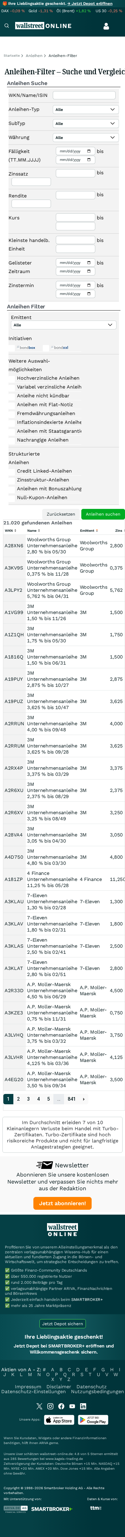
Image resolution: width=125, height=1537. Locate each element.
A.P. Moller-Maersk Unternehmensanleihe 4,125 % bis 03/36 (52, 1057)
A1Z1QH (14, 634)
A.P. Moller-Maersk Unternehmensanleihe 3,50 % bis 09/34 (52, 1079)
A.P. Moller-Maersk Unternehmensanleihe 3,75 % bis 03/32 (52, 1035)
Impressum (28, 1387)
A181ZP (13, 879)
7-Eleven (90, 901)
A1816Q (14, 657)
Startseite (12, 56)
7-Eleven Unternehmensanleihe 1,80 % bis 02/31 (52, 924)
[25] (83, 1099)
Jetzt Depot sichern (62, 1323)
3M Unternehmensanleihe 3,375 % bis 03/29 (52, 768)
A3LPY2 (13, 590)
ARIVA (43, 1443)
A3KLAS (14, 946)
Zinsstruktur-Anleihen (43, 480)
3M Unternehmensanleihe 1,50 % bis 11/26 (52, 612)
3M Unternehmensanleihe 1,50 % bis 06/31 (52, 657)
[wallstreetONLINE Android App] (93, 1423)
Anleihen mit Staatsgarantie (44, 431)
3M (83, 612)
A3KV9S (14, 568)
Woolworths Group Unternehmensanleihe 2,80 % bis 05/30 (52, 546)
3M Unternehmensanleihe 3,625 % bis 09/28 (52, 746)
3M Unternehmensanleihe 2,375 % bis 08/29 (52, 790)
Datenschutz (91, 1387)
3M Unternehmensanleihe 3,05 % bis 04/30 (52, 835)
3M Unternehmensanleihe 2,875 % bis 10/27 (52, 679)
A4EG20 (14, 1079)
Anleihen (34, 55)
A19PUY (13, 679)
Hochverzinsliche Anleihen (44, 378)
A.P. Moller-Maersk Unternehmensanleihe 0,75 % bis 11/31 (52, 1013)
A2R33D (14, 990)
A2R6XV (14, 812)
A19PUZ (14, 701)
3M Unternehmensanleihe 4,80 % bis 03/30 (52, 857)
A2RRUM (15, 746)
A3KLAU (14, 901)
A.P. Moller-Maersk (93, 990)
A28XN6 (14, 545)
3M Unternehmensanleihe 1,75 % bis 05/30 (52, 635)
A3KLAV (14, 924)
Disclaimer (58, 1387)
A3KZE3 (14, 1013)
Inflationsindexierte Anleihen (44, 422)
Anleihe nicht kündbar (43, 396)
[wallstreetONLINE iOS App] (59, 1423)
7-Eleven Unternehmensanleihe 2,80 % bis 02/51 (52, 968)
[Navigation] (6, 26)
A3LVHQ (14, 1035)
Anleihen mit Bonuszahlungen (44, 489)
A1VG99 (14, 612)
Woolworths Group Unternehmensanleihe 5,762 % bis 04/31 (52, 590)
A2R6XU (14, 790)
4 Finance (91, 879)
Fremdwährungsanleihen (44, 413)
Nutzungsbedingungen (97, 1391)
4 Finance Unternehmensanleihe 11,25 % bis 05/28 (52, 879)
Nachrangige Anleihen (43, 440)
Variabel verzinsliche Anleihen (44, 387)
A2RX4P (14, 768)
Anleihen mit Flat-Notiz (44, 404)
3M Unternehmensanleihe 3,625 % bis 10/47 (52, 701)
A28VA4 (13, 835)
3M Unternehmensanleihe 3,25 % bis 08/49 (52, 813)
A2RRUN (14, 723)
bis (100, 151)
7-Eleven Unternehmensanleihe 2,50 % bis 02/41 (52, 946)
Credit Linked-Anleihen (44, 471)
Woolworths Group (93, 546)
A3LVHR (14, 1057)
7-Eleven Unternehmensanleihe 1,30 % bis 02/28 (52, 901)
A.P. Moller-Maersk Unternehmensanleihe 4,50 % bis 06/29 (52, 990)
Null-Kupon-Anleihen (42, 497)
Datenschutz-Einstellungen (33, 1391)
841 (72, 1099)
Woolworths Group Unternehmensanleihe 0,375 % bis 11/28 (52, 568)
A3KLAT (14, 968)
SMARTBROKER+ (87, 1299)
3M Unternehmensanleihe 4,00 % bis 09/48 (52, 724)
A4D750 (14, 857)
